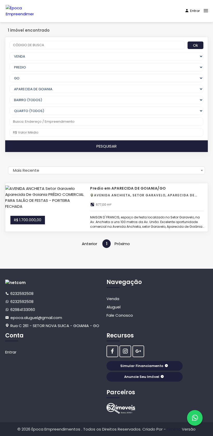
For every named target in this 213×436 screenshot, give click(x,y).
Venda (112, 298)
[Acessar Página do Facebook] (112, 351)
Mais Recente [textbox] (26, 170)
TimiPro (174, 429)
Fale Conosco (119, 315)
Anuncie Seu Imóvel (141, 376)
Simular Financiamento (141, 365)
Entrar (195, 10)
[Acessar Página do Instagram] (125, 351)
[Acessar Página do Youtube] (138, 351)
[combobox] (106, 170)
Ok (195, 45)
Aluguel (113, 307)
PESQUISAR (106, 146)
